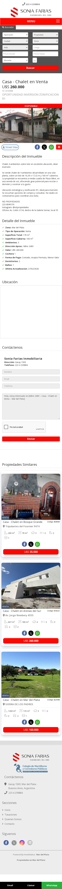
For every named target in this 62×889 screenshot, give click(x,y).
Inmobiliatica (29, 854)
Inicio (7, 810)
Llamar (31, 885)
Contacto (9, 823)
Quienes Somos (12, 819)
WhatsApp (51, 885)
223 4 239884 (33, 4)
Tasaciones (10, 814)
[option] (31, 125)
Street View (11, 147)
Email (10, 885)
